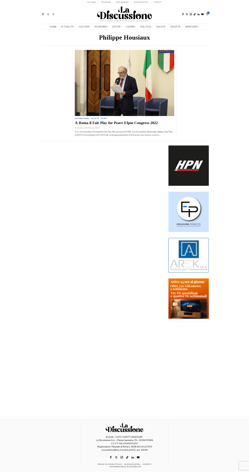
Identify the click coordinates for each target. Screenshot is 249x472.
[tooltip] (183, 14)
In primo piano (82, 118)
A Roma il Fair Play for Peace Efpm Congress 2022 (116, 123)
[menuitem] (92, 2)
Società (95, 118)
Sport (104, 118)
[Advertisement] (188, 368)
